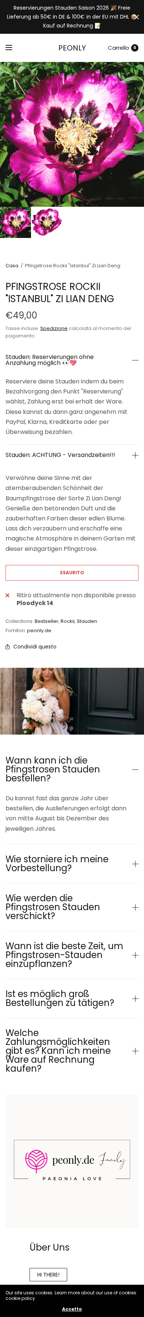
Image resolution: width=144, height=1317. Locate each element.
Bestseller (46, 621)
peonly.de (39, 630)
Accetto (72, 1309)
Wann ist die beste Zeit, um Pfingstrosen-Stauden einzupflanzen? (64, 955)
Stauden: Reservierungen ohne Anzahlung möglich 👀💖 (50, 360)
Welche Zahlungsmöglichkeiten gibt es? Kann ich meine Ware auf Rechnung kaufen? (58, 1051)
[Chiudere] (136, 17)
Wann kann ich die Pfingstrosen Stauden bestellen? (53, 769)
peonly (72, 48)
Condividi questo (34, 646)
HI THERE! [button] (48, 1274)
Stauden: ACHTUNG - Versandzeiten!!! (60, 455)
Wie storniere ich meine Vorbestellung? (57, 864)
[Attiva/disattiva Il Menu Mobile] (14, 48)
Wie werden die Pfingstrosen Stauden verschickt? (53, 907)
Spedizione (54, 328)
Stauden (87, 621)
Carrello (118, 48)
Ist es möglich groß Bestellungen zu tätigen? (60, 998)
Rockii (68, 621)
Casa (12, 265)
